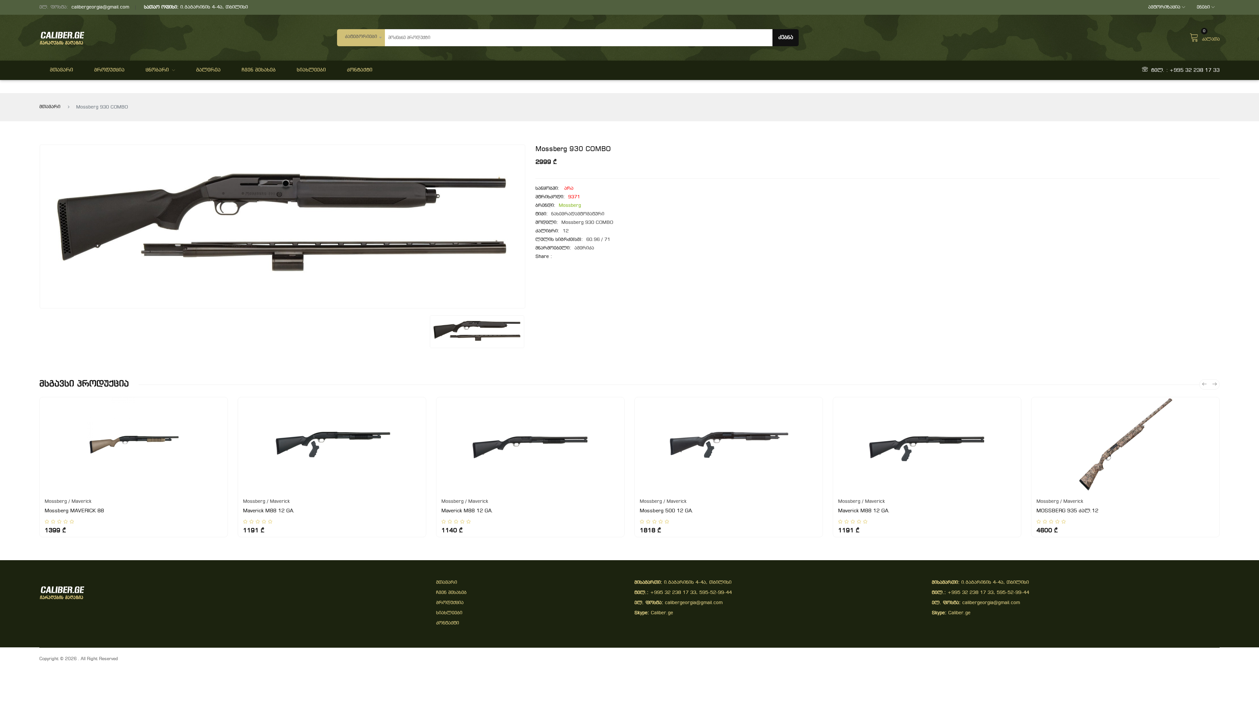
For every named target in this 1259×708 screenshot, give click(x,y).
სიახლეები (311, 70)
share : (543, 256)
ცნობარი (157, 70)
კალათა (1211, 37)
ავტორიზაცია (1164, 7)
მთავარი (61, 70)
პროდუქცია (109, 70)
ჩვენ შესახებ (259, 70)
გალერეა (208, 70)
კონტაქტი (359, 70)
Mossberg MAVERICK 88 (74, 511)
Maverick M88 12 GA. (269, 511)
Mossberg (570, 205)
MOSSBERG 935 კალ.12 (1067, 511)
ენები (1203, 7)
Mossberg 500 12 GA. (666, 511)
